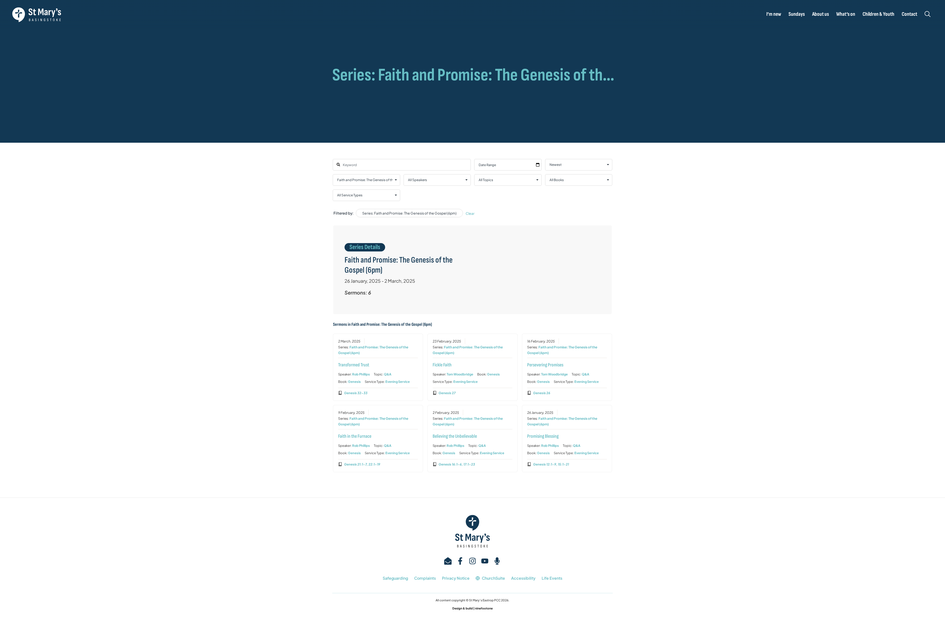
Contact (909, 14)
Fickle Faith (442, 365)
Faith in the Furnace (354, 436)
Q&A (387, 374)
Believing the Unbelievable (455, 436)
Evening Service (397, 382)
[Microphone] (497, 561)
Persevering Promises (545, 365)
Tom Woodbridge (460, 374)
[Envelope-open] (448, 561)
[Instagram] (472, 561)
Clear (470, 213)
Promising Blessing (543, 436)
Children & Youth (878, 14)
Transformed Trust (353, 365)
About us (820, 14)
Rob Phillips (361, 374)
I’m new (773, 14)
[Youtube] (484, 561)
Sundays (796, 14)
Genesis (354, 382)
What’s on (845, 14)
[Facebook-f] (460, 561)
